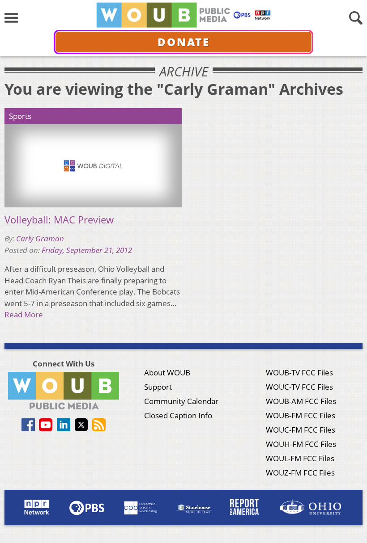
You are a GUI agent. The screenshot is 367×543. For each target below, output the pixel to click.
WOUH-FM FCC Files (301, 444)
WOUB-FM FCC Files (300, 415)
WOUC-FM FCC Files (300, 430)
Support (158, 387)
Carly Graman (40, 238)
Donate (184, 41)
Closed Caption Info (178, 415)
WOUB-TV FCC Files (299, 372)
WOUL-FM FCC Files (300, 458)
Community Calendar (181, 401)
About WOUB (167, 372)
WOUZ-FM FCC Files (300, 472)
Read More (23, 314)
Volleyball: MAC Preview (59, 220)
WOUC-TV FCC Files (299, 387)
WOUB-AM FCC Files (301, 401)
